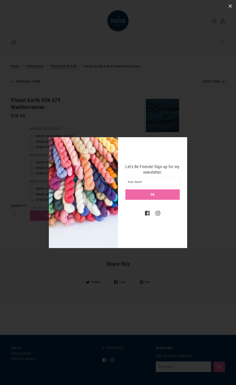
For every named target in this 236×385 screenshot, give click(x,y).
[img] (147, 213)
